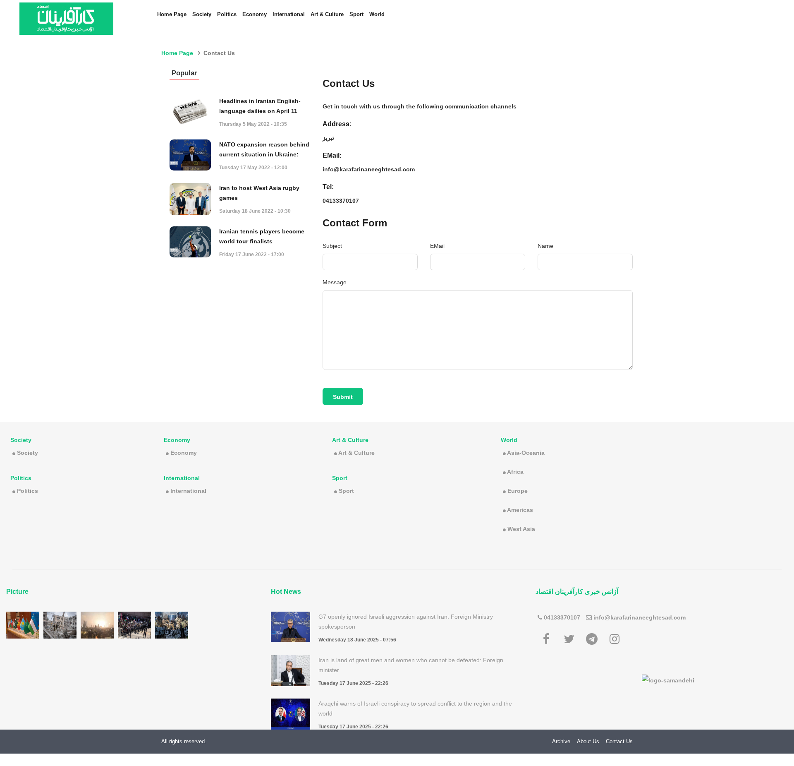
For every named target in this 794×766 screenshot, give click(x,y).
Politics (227, 14)
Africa (515, 471)
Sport (356, 14)
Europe (517, 490)
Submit (343, 397)
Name (545, 246)
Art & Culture (327, 14)
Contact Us (619, 741)
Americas (520, 510)
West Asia (521, 529)
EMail (437, 246)
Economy (254, 14)
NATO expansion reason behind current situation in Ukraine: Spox (264, 154)
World (377, 14)
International (289, 14)
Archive (561, 741)
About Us (588, 741)
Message (335, 282)
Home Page (172, 14)
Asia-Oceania (526, 452)
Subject (332, 246)
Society (201, 14)
